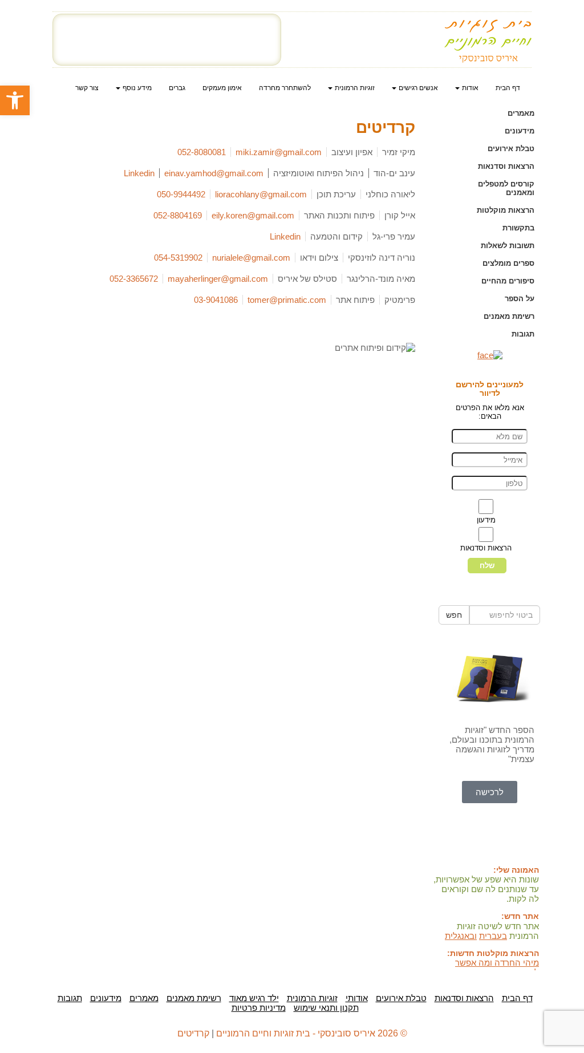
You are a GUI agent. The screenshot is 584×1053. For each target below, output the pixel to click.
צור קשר (87, 88)
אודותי (357, 998)
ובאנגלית (461, 936)
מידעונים (519, 131)
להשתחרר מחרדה (285, 88)
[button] (15, 100)
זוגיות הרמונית (312, 998)
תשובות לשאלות (507, 245)
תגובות (523, 334)
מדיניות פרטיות (259, 1007)
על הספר (519, 298)
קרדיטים (193, 1033)
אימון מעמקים (222, 88)
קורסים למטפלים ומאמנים (506, 188)
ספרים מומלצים (508, 263)
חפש (454, 614)
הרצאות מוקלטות (505, 210)
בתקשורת (518, 228)
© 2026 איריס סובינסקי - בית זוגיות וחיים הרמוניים (311, 1033)
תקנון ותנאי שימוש (326, 1007)
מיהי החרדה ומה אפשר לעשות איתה (497, 967)
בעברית (493, 936)
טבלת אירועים (511, 148)
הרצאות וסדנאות (506, 166)
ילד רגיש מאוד (254, 998)
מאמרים (521, 113)
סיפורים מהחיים (507, 281)
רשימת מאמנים (509, 316)
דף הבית (508, 88)
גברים (177, 88)
